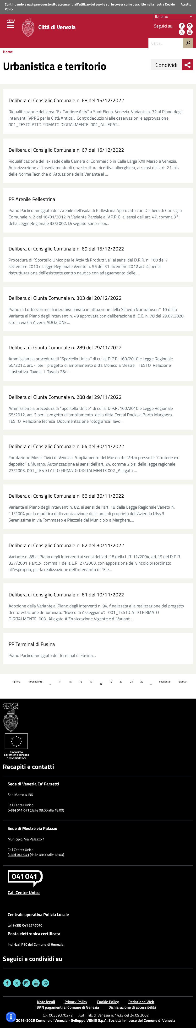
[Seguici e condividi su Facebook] (7, 983)
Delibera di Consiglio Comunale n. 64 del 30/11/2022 (66, 446)
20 (121, 681)
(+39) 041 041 (18, 810)
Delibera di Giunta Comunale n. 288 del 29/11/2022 (65, 397)
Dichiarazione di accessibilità (132, 1007)
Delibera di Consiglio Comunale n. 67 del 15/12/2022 (66, 150)
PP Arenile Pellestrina (32, 199)
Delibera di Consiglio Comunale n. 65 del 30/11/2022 (66, 496)
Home (8, 52)
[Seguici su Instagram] (190, 26)
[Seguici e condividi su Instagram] (26, 983)
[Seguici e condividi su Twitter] (17, 983)
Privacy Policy (76, 1002)
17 (90, 681)
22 (141, 681)
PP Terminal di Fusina (32, 644)
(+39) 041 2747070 (28, 925)
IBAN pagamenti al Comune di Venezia (67, 1007)
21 (131, 681)
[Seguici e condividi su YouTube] (36, 983)
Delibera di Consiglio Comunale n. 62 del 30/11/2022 (66, 545)
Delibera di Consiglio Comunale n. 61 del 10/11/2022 (66, 594)
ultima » (183, 681)
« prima (16, 681)
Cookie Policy (108, 1002)
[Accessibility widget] (11, 1017)
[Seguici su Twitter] (182, 32)
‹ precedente (35, 681)
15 (70, 681)
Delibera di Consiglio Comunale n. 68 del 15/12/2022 (66, 100)
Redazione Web (141, 1002)
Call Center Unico (24, 892)
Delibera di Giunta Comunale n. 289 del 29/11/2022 (65, 347)
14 (59, 681)
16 (80, 681)
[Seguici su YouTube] (190, 32)
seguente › (165, 681)
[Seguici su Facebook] (182, 26)
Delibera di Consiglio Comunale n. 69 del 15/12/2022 (66, 248)
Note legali (46, 1002)
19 (110, 681)
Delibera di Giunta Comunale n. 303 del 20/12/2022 (65, 298)
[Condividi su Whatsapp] (45, 983)
